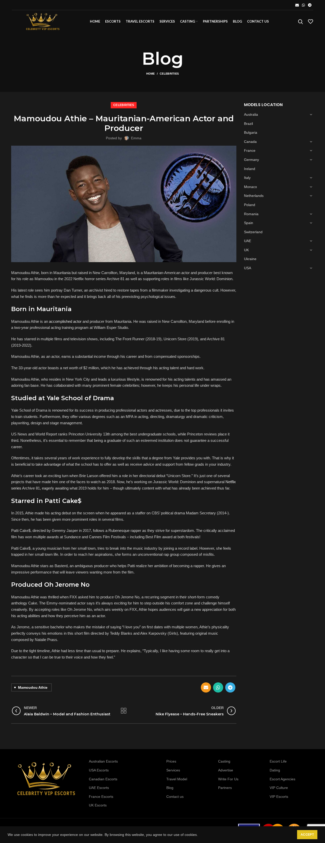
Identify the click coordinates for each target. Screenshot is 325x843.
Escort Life (278, 761)
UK (246, 250)
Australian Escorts (103, 761)
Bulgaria (250, 132)
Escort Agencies (282, 779)
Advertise (225, 770)
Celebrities (169, 73)
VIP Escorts (279, 797)
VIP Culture (279, 788)
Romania (251, 214)
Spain (248, 223)
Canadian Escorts (103, 779)
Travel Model (176, 779)
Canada (250, 142)
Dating (275, 770)
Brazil (248, 124)
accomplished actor (65, 321)
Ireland (249, 169)
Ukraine (250, 259)
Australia (251, 114)
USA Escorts (99, 770)
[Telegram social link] (309, 5)
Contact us (175, 797)
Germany (251, 160)
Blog (169, 788)
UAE (247, 241)
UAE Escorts (99, 788)
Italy (247, 178)
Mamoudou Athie (32, 687)
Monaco (250, 187)
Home (150, 73)
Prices (171, 761)
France (249, 150)
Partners (225, 788)
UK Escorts (98, 805)
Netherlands (254, 196)
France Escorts (101, 797)
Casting (224, 761)
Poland (249, 205)
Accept (307, 834)
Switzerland (253, 232)
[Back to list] (123, 711)
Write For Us (228, 779)
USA (247, 268)
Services (173, 770)
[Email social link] (297, 5)
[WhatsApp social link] (303, 5)
